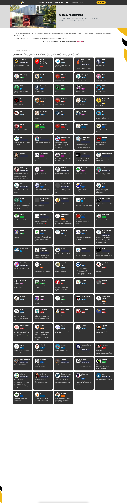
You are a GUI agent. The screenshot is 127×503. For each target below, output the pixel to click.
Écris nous (80, 41)
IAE (53, 54)
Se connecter (101, 2)
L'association (41, 2)
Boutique (67, 2)
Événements (49, 2)
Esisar (43, 54)
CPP (26, 54)
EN (82, 2)
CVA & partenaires (58, 2)
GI (48, 54)
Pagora (58, 54)
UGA (77, 54)
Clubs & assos (74, 2)
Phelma (64, 54)
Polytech (71, 54)
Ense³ (31, 54)
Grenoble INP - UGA (18, 54)
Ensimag (37, 54)
